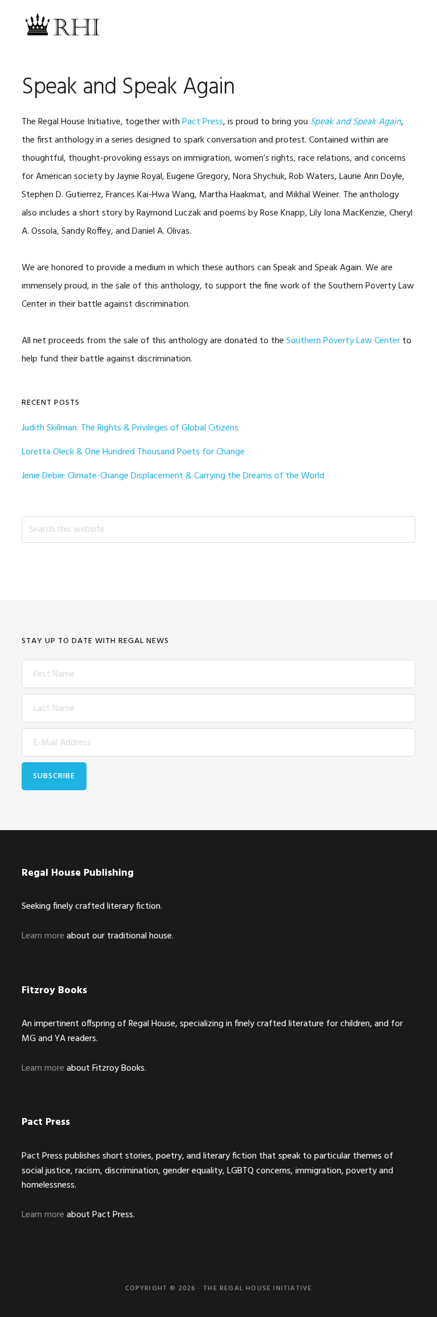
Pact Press (202, 122)
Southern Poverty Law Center (343, 341)
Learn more (43, 936)
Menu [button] (401, 25)
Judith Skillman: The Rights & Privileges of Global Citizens (130, 428)
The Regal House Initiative (61, 25)
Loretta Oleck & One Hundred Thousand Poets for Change (133, 452)
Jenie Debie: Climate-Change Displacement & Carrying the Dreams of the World (173, 476)
